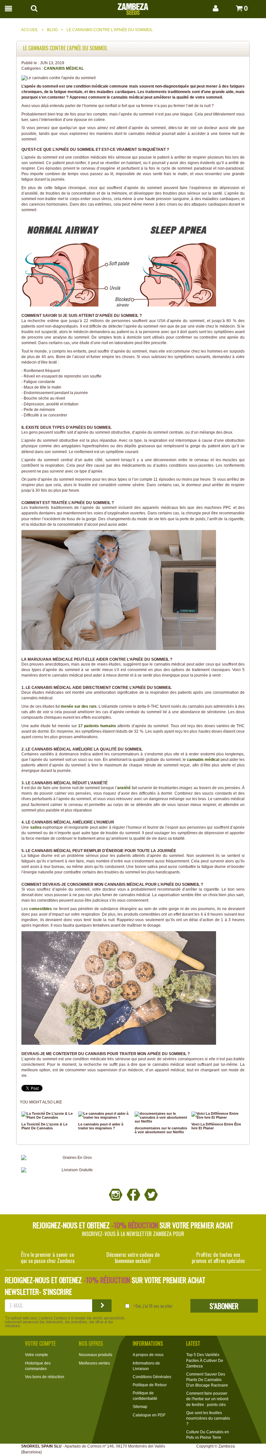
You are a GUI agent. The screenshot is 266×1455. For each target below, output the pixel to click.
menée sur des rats (79, 706)
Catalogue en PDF (149, 1415)
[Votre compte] (209, 8)
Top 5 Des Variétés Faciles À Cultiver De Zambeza (204, 1360)
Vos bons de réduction (44, 1377)
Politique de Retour (150, 1385)
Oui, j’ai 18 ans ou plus (153, 1306)
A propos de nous (148, 1355)
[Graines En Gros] (74, 1157)
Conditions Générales (152, 1377)
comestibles (40, 909)
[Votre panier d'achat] (232, 8)
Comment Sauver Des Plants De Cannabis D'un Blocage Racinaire (207, 1380)
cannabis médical (203, 759)
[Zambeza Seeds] (133, 7)
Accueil (29, 30)
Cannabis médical (64, 68)
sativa (36, 827)
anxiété (124, 788)
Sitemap (140, 1406)
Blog (52, 30)
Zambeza (226, 1446)
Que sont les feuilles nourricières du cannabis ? (208, 1418)
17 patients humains (97, 726)
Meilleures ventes (94, 1363)
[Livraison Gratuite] (74, 1170)
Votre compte (36, 1355)
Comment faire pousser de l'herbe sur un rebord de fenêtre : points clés (207, 1399)
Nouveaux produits (95, 1355)
